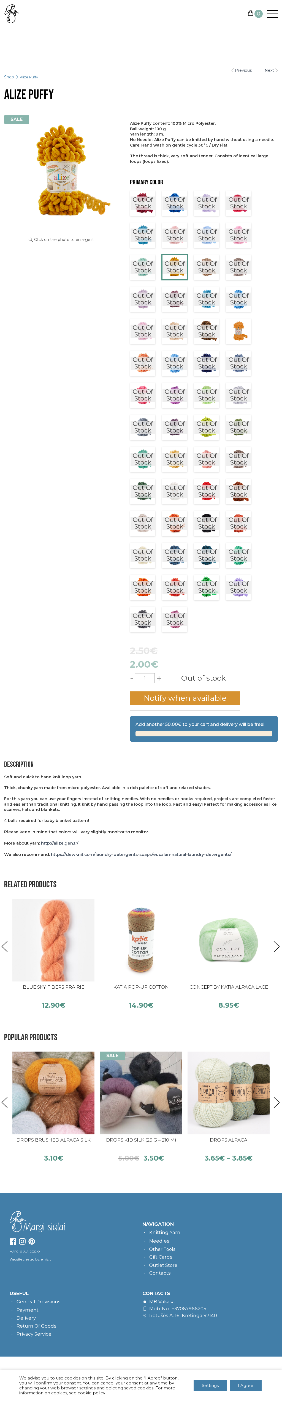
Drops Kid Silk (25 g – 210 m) (141, 1140)
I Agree (245, 1385)
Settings (210, 1385)
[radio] (142, 203)
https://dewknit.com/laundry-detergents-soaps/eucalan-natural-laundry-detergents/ (141, 854)
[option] (53, 954)
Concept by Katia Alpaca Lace (228, 987)
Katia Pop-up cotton (141, 987)
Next (269, 70)
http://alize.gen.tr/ (59, 843)
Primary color (146, 182)
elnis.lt (46, 1259)
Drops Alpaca (228, 1140)
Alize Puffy (29, 77)
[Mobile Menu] (270, 14)
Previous (243, 70)
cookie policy (91, 1393)
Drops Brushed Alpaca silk (54, 1140)
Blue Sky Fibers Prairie (53, 987)
